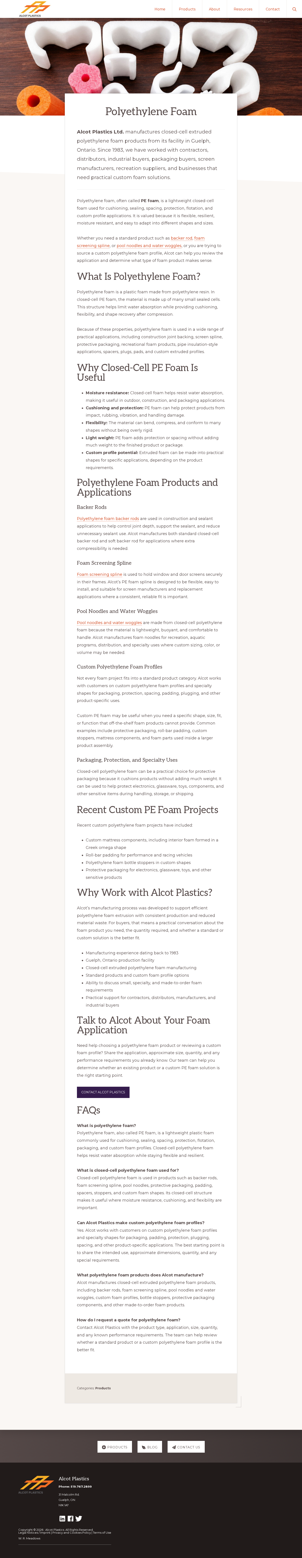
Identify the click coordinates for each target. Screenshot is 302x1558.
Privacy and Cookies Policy (71, 1532)
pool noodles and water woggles (149, 245)
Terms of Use (102, 1532)
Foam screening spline (99, 574)
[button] (294, 9)
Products (103, 1388)
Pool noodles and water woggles (109, 622)
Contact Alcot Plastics (103, 1092)
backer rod (181, 238)
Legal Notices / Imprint (34, 1532)
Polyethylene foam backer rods (108, 518)
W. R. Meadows (29, 1538)
